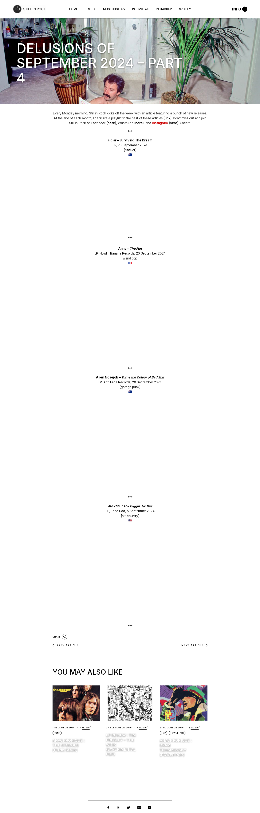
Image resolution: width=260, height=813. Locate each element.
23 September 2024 (31, 36)
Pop (163, 733)
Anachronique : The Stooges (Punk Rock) (69, 745)
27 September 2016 (119, 728)
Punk (57, 733)
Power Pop (177, 733)
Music (86, 35)
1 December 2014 (64, 728)
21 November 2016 (172, 728)
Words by (62, 36)
